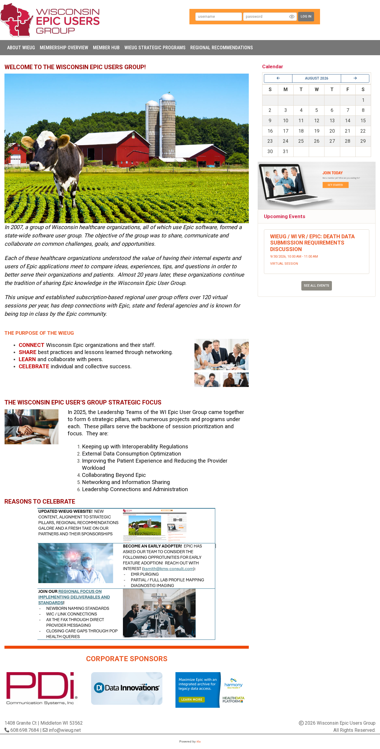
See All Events (316, 286)
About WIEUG (21, 47)
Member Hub (106, 47)
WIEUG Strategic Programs (155, 47)
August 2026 (316, 78)
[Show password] (292, 16)
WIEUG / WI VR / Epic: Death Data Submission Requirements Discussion (312, 242)
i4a (199, 741)
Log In (306, 16)
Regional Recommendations (221, 47)
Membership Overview (64, 47)
